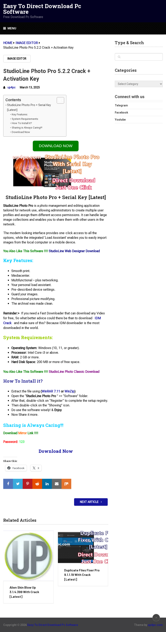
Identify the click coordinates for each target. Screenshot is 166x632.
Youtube (120, 119)
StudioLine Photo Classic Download (74, 372)
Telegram (121, 105)
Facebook (121, 112)
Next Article (89, 501)
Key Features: (20, 114)
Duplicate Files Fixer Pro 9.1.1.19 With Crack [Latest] (82, 574)
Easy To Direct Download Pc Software (42, 9)
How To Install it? (22, 123)
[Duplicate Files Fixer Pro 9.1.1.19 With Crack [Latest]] (83, 547)
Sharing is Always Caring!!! (27, 127)
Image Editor (16, 58)
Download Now (21, 132)
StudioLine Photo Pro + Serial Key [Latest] (29, 107)
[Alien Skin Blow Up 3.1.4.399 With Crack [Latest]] (28, 556)
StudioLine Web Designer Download (74, 251)
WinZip (69, 391)
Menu (11, 28)
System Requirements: (25, 118)
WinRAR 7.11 (51, 391)
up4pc (11, 87)
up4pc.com (155, 625)
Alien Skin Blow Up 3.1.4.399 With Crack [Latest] (24, 591)
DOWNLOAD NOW (55, 146)
